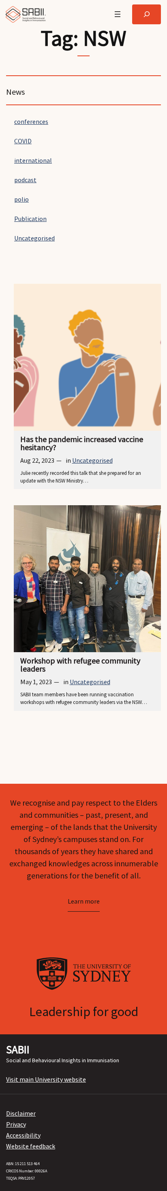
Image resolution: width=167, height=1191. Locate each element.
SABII (18, 1049)
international (33, 160)
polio (21, 199)
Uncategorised (34, 238)
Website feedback (30, 1146)
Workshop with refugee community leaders (80, 665)
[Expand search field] (146, 14)
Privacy (16, 1124)
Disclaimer (21, 1113)
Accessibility (23, 1135)
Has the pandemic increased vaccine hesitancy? (81, 443)
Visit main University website (46, 1079)
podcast (25, 180)
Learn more (84, 901)
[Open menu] (117, 14)
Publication (30, 219)
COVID (23, 141)
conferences (31, 121)
